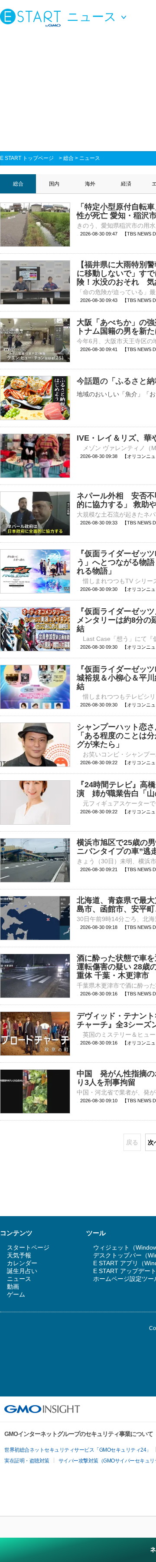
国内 (54, 184)
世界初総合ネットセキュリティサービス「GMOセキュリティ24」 (77, 1450)
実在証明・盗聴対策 (26, 1461)
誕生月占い (22, 1270)
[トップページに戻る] (32, 17)
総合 (68, 158)
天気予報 (19, 1255)
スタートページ (28, 1247)
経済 (126, 184)
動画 (13, 1286)
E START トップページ (27, 158)
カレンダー (22, 1263)
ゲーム (16, 1294)
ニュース (89, 158)
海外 (90, 184)
